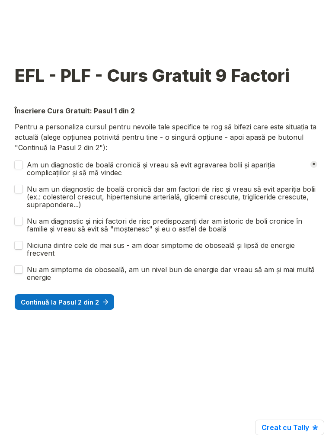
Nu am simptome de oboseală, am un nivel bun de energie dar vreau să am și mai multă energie (172, 273)
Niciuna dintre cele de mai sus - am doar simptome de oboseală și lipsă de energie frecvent (162, 249)
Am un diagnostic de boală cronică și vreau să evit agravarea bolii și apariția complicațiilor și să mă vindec (152, 169)
